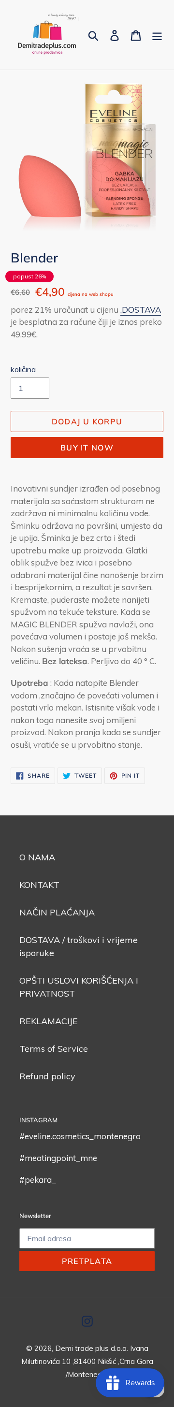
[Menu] (157, 34)
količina (23, 369)
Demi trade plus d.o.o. (92, 1348)
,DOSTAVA (140, 310)
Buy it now (87, 447)
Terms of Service (53, 1048)
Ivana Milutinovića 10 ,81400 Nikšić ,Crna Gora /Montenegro (87, 1361)
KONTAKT (39, 884)
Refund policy (47, 1076)
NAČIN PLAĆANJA (57, 912)
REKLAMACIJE (48, 1021)
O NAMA (37, 857)
